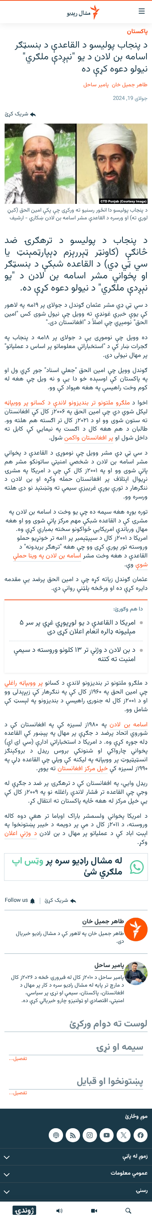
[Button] (20, 114)
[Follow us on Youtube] (107, 1135)
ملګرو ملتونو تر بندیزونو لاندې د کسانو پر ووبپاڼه (67, 403)
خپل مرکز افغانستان (83, 769)
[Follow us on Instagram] (90, 1135)
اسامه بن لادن (129, 725)
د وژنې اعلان (20, 833)
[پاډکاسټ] (56, 1135)
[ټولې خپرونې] (59, 1211)
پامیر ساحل (96, 85)
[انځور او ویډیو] (94, 1211)
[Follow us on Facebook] (141, 1135)
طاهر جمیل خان (130, 85)
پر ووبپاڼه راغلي (23, 683)
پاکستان (137, 32)
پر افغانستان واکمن (88, 438)
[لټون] (128, 1211)
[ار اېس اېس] (73, 1135)
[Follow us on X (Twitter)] (124, 1135)
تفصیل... (18, 1058)
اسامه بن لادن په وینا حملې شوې (80, 560)
